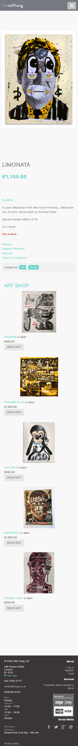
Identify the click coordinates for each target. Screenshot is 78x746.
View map (12, 675)
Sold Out (14, 347)
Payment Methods (13, 248)
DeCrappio (12, 533)
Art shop (16, 285)
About (71, 688)
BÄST (23, 337)
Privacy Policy (11, 743)
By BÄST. (8, 200)
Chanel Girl (13, 598)
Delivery (7, 244)
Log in (70, 667)
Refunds (7, 253)
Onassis (10, 337)
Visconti (10, 467)
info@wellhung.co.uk (15, 686)
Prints (33, 267)
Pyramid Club (14, 402)
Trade (71, 673)
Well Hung (12, 6)
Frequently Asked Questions (58, 685)
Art (23, 267)
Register (69, 670)
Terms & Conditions (14, 258)
